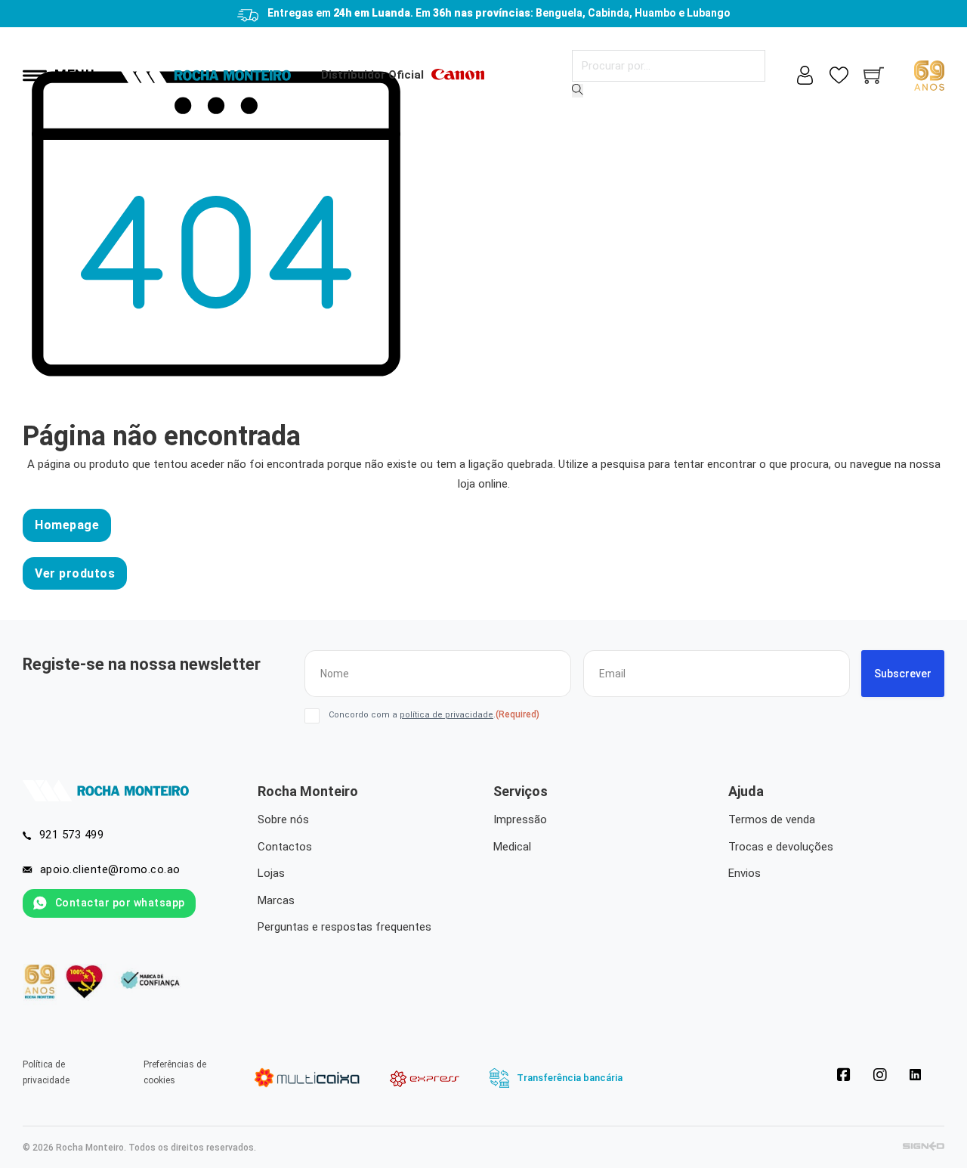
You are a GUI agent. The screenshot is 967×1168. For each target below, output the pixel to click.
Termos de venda (771, 819)
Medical (512, 847)
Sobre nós (283, 819)
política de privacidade (446, 715)
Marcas (276, 900)
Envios (744, 873)
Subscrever (902, 674)
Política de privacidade (46, 1072)
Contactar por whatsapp (120, 903)
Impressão (520, 819)
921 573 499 (71, 834)
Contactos (285, 847)
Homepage (67, 525)
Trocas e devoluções (780, 847)
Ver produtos (75, 573)
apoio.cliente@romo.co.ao (110, 869)
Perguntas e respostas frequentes (344, 927)
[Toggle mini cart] (874, 75)
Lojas (271, 873)
